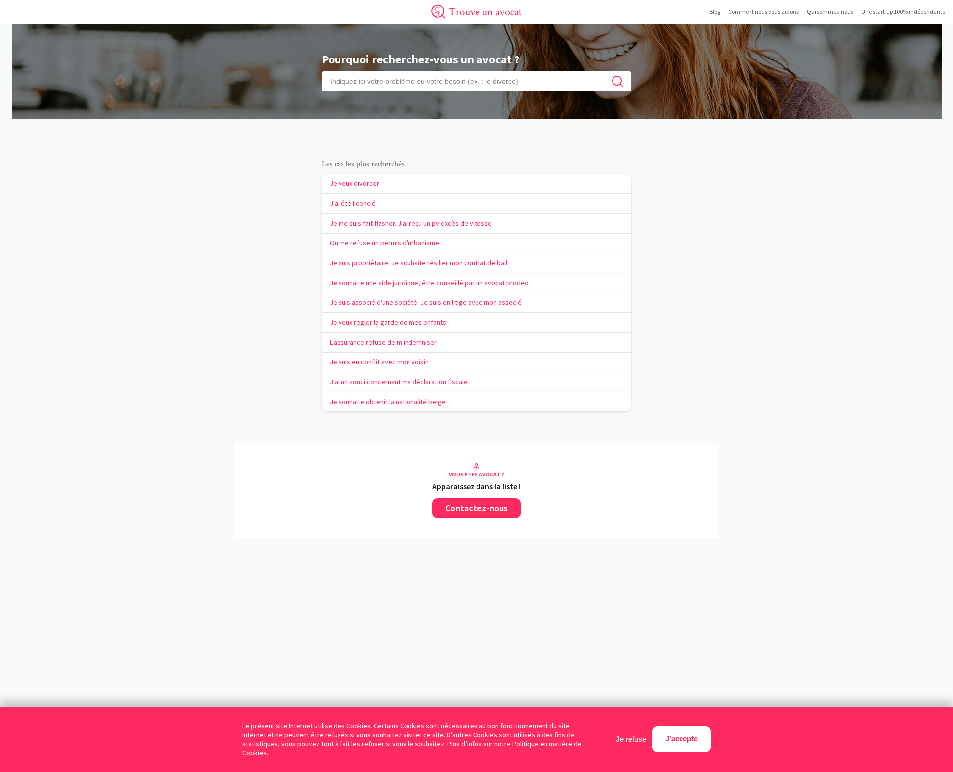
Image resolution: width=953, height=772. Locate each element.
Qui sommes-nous (830, 11)
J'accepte (681, 738)
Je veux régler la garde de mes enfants (388, 322)
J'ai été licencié (353, 203)
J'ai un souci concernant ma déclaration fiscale (399, 381)
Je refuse (631, 739)
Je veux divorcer (354, 183)
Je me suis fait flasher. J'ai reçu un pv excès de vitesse (411, 223)
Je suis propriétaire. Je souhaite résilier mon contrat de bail (418, 262)
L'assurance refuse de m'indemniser (383, 342)
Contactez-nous (476, 508)
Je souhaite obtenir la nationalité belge (388, 401)
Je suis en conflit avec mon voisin (379, 361)
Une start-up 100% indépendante (903, 11)
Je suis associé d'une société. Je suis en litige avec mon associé (426, 302)
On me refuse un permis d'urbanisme (384, 242)
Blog (714, 11)
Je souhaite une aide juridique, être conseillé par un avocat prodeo (429, 282)
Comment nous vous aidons (763, 11)
